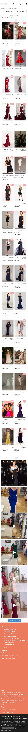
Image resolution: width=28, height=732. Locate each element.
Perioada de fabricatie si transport (13, 634)
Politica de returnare (10, 636)
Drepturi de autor (9, 644)
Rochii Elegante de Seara (8, 658)
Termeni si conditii (9, 642)
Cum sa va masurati (9, 631)
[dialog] (14, 723)
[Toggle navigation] (26, 4)
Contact (6, 647)
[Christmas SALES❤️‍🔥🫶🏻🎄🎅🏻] (14, 579)
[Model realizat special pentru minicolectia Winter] (14, 526)
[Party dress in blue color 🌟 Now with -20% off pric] (14, 500)
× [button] (26, 715)
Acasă (2, 8)
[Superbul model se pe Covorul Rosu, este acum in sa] (14, 473)
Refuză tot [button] (21, 728)
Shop (6, 8)
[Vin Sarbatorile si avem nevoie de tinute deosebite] (14, 552)
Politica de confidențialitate (18, 725)
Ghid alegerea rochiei (10, 629)
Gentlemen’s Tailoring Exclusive (10, 655)
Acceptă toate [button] (7, 728)
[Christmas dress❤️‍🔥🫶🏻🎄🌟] (14, 605)
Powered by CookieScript (6, 730)
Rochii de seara (13, 8)
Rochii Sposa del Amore (8, 653)
